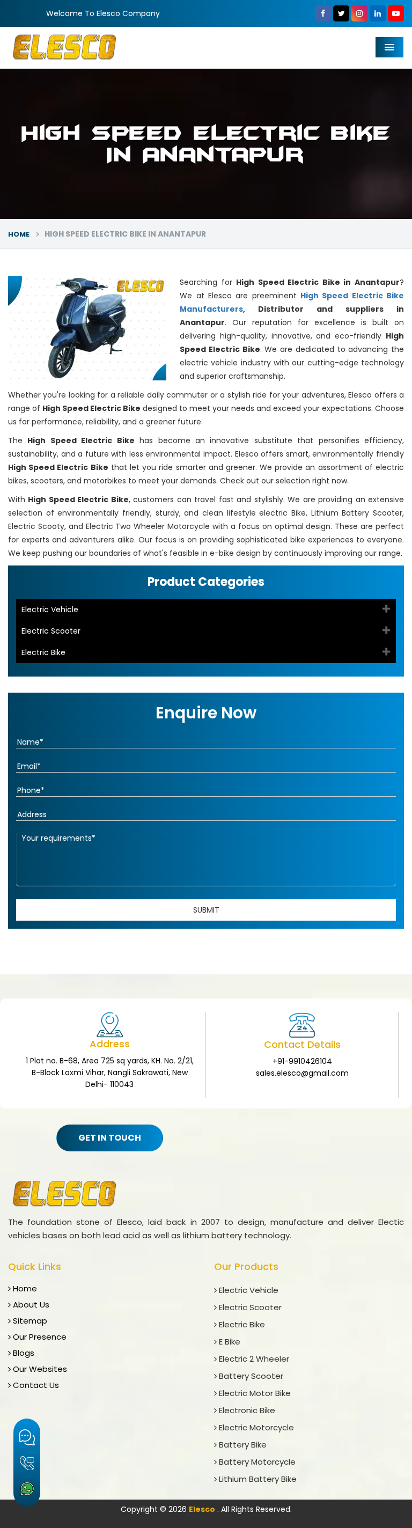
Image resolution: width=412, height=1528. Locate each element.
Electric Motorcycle (255, 1427)
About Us (30, 1304)
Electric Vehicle (49, 609)
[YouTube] (396, 13)
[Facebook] (323, 13)
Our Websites (39, 1369)
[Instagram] (359, 13)
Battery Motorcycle (256, 1461)
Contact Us (35, 1385)
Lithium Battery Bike (257, 1479)
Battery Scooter (250, 1376)
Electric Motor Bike (254, 1393)
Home (19, 234)
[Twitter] (341, 13)
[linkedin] (378, 13)
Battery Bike (242, 1444)
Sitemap (29, 1320)
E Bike (228, 1341)
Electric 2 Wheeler (253, 1358)
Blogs (22, 1352)
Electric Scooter (50, 631)
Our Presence (39, 1336)
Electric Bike (43, 652)
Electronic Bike (246, 1410)
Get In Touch (109, 1138)
